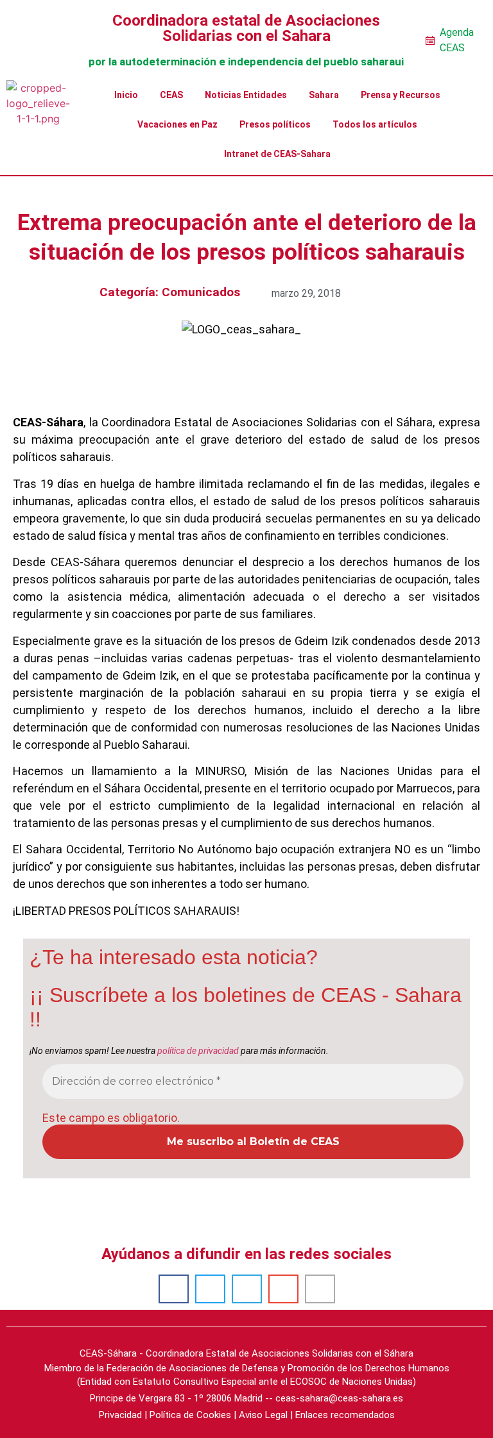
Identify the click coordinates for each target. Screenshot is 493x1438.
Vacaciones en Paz (177, 124)
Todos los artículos (375, 124)
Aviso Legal (263, 1415)
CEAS (171, 95)
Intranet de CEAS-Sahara (277, 154)
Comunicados (201, 292)
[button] (174, 1289)
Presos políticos (275, 124)
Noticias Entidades (246, 95)
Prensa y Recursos (400, 95)
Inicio (126, 95)
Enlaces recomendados (345, 1415)
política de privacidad (198, 1051)
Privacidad (120, 1415)
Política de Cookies (190, 1415)
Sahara (324, 95)
